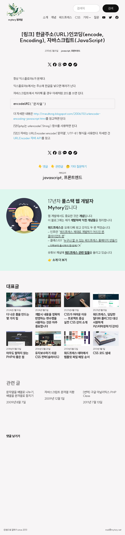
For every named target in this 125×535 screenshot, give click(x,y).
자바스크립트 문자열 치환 (59, 392)
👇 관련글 (57, 166)
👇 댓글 (43, 166)
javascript (65, 50)
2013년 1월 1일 (99, 349)
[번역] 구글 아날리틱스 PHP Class (99, 394)
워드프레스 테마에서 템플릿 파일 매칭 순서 (76, 355)
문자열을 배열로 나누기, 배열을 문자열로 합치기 (20, 394)
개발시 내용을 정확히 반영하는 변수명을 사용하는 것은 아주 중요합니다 (47, 320)
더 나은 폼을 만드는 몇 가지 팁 (17, 316)
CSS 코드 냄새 (101, 353)
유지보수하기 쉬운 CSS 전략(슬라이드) (47, 355)
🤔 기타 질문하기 (76, 166)
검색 (110, 8)
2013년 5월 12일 (71, 349)
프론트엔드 (75, 50)
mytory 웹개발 (15, 19)
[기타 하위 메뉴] (90, 17)
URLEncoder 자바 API (27, 138)
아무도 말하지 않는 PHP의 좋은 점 (17, 355)
